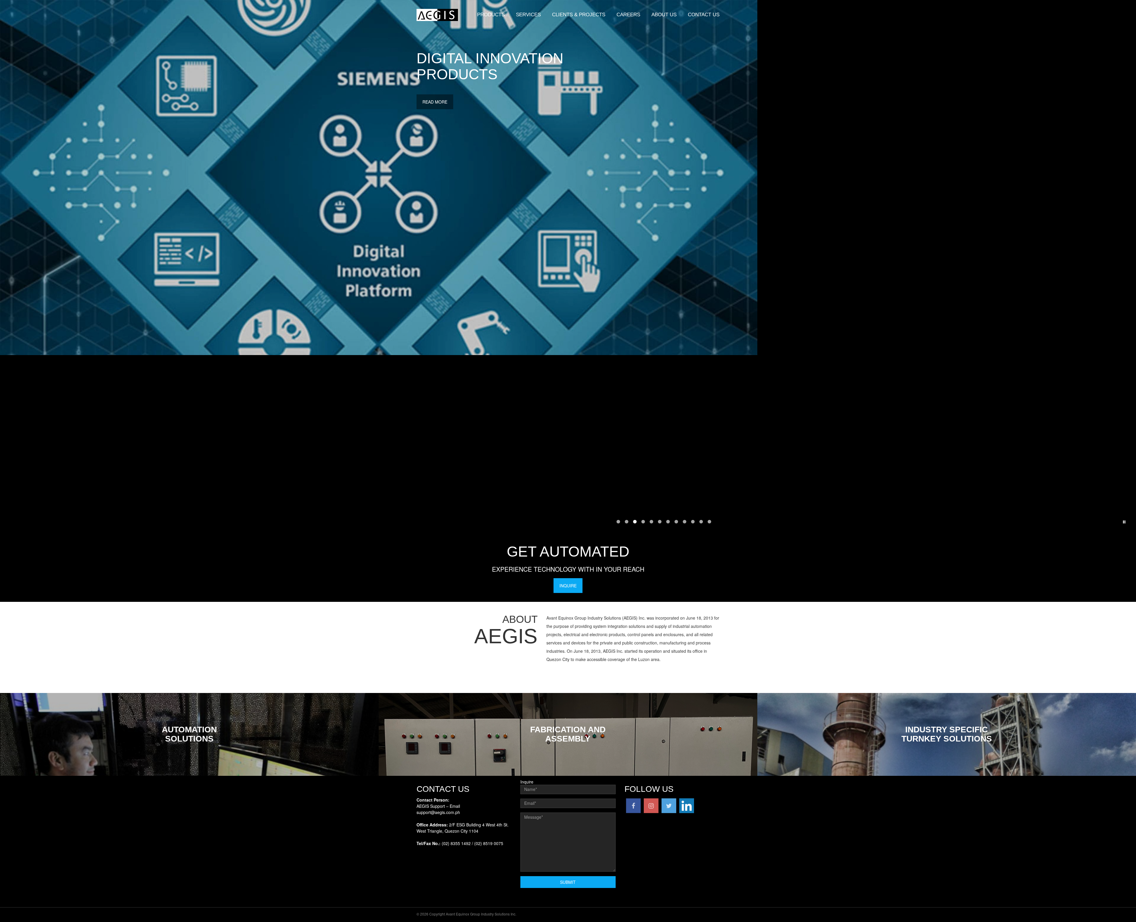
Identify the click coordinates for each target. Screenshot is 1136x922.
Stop (1124, 522)
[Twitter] (669, 805)
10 (693, 521)
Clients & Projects (578, 14)
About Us (664, 14)
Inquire (568, 586)
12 (709, 521)
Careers (628, 14)
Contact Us (703, 14)
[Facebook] (633, 805)
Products (491, 14)
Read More (434, 102)
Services (528, 14)
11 (701, 521)
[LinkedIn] (687, 805)
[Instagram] (651, 805)
